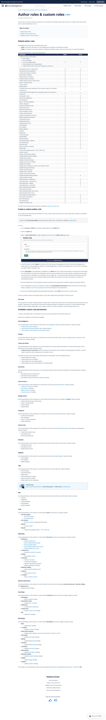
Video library (77, 6)
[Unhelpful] (56, 701)
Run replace (27, 518)
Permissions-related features (53, 687)
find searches (30, 516)
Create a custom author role (28, 33)
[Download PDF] (66, 15)
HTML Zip (46, 530)
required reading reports (34, 569)
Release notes (67, 6)
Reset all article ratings (30, 544)
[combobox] (47, 5)
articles (60, 337)
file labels (65, 496)
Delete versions (25, 390)
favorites (34, 644)
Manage (46, 377)
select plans (73, 220)
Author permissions (53, 680)
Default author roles (25, 31)
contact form (32, 610)
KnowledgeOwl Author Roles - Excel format (68, 667)
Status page (88, 6)
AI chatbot (31, 629)
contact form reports (35, 552)
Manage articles (71, 337)
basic (30, 625)
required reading (33, 656)
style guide (32, 637)
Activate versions (25, 392)
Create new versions (26, 386)
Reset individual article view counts (33, 546)
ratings (34, 641)
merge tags (67, 486)
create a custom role (53, 206)
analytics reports (31, 573)
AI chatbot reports (32, 577)
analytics (31, 663)
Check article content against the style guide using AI (35, 330)
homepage (30, 599)
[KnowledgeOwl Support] (14, 5)
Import (26, 526)
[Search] (60, 5)
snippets (60, 456)
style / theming (33, 603)
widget (31, 660)
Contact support (98, 6)
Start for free (100, 2)
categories (79, 337)
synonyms (40, 633)
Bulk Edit (38, 377)
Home (19, 10)
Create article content (27, 326)
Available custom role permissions (29, 35)
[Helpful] (50, 701)
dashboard (32, 541)
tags (59, 469)
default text (36, 607)
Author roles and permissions (53, 690)
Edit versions (24, 388)
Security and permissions (29, 10)
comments (32, 560)
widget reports (31, 556)
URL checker (30, 522)
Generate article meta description (30, 328)
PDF (42, 530)
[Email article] (69, 15)
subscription (32, 652)
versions (64, 337)
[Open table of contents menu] (3, 5)
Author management (42, 10)
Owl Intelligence (40, 285)
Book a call (92, 2)
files (59, 496)
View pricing (84, 2)
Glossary (60, 443)
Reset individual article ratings (32, 543)
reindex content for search (53, 633)
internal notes (21, 339)
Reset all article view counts (31, 548)
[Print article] (68, 15)
